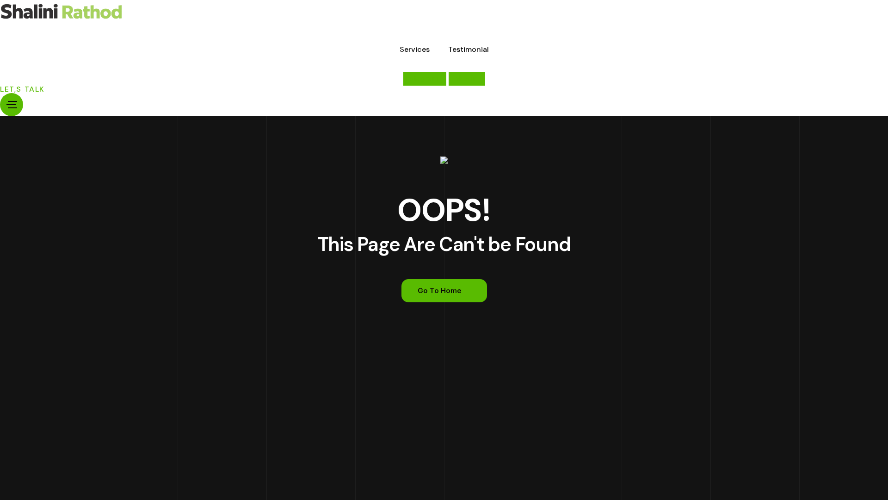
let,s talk (22, 89)
